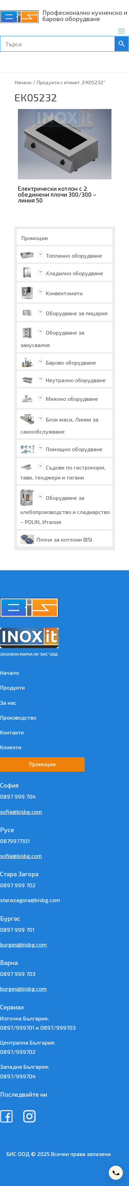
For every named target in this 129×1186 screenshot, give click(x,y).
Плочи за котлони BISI (64, 539)
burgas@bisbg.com (23, 944)
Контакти (12, 732)
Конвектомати (64, 293)
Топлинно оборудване (74, 255)
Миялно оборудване (72, 398)
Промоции (34, 238)
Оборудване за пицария (77, 313)
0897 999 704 (18, 796)
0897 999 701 (17, 929)
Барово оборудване (71, 362)
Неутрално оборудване (76, 380)
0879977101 (15, 841)
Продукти (12, 687)
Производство (18, 717)
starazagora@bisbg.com (30, 900)
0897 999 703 (17, 973)
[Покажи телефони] (116, 1173)
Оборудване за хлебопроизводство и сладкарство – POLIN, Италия (65, 509)
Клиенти (10, 747)
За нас (8, 702)
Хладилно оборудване (74, 273)
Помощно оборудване (74, 449)
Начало (23, 82)
